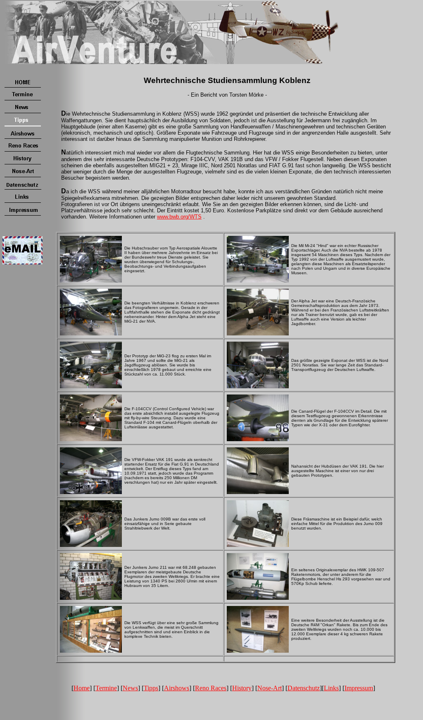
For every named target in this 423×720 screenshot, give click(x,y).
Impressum (359, 687)
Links (331, 687)
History (242, 687)
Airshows (176, 687)
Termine (106, 687)
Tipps (151, 687)
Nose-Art (269, 687)
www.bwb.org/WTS (179, 217)
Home (82, 687)
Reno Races (210, 687)
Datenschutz (304, 687)
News (130, 687)
